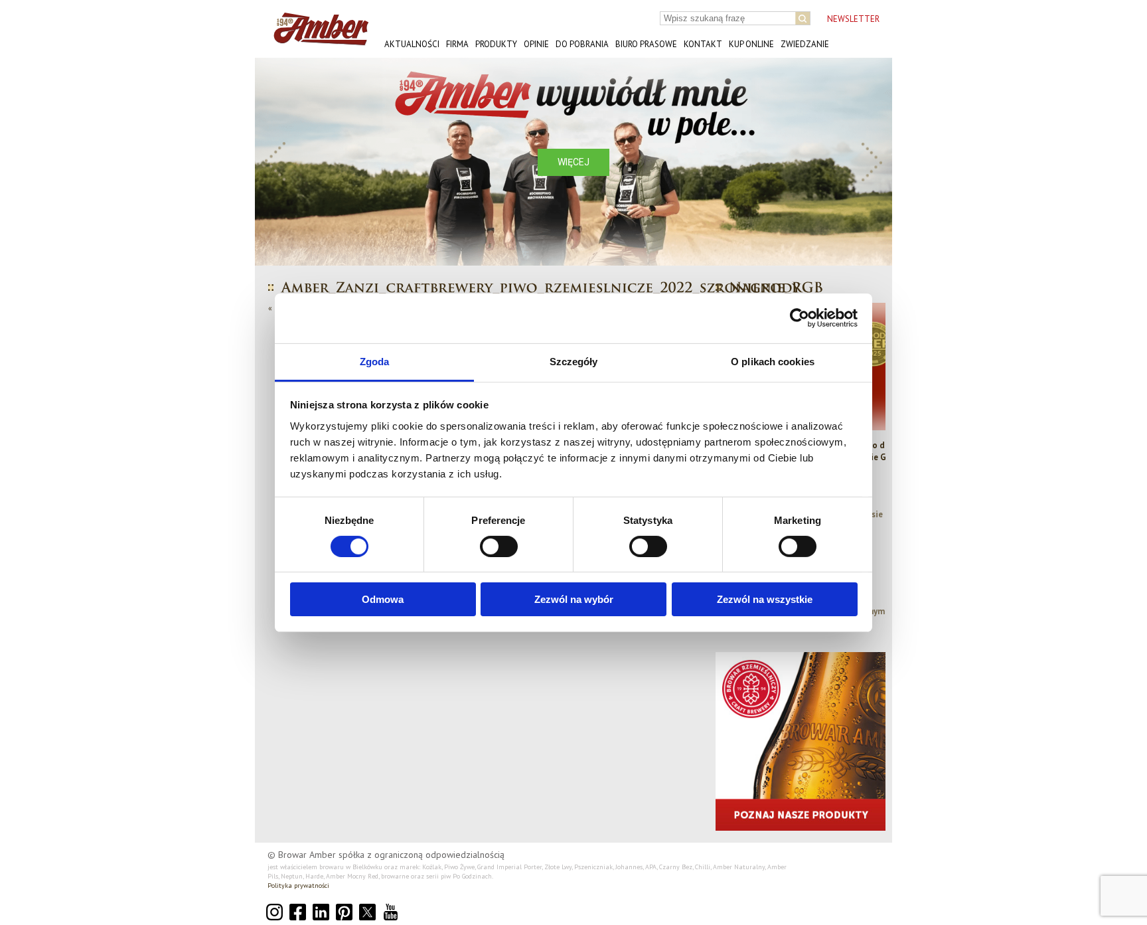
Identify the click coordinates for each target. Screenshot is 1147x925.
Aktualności (411, 44)
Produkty (496, 44)
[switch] (499, 546)
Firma (457, 44)
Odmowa (383, 599)
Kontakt (703, 44)
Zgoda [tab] (375, 361)
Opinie (536, 44)
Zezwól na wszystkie (764, 599)
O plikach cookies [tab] (772, 361)
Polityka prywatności (298, 885)
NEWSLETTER (853, 19)
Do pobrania (582, 44)
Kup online (751, 44)
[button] (275, 161)
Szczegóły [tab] (574, 361)
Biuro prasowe (646, 44)
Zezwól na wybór (573, 599)
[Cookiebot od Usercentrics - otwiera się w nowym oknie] (799, 318)
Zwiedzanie (805, 44)
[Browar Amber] (316, 40)
